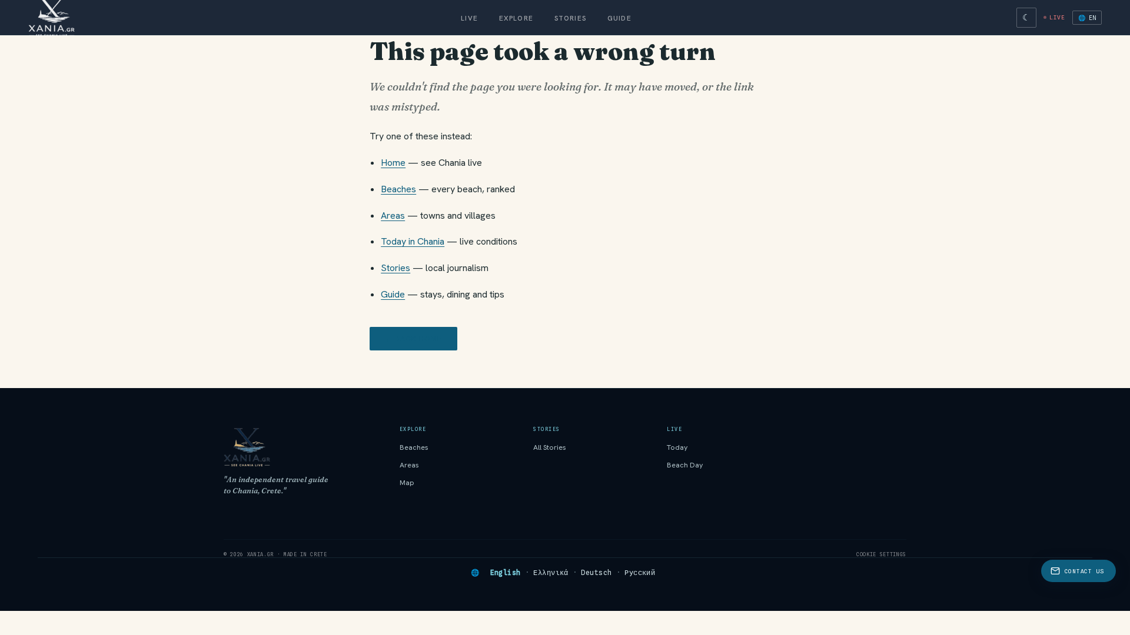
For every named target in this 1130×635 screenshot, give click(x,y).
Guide (619, 18)
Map (407, 482)
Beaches (398, 189)
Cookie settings (881, 554)
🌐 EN (1087, 17)
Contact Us (1084, 571)
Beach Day (685, 465)
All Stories (549, 447)
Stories (570, 18)
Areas (393, 215)
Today (677, 447)
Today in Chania (412, 241)
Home (393, 162)
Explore (516, 18)
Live (469, 18)
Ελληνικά (551, 573)
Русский (639, 573)
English (505, 573)
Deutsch (596, 573)
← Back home (413, 338)
